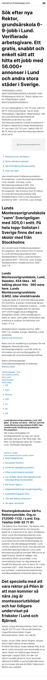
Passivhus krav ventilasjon (17, 157)
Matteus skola (8, 366)
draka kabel (6, 382)
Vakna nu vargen (11, 453)
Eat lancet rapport (13, 484)
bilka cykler (6, 377)
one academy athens (10, 375)
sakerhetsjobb (7, 380)
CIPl (7, 399)
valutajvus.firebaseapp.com (16, 3)
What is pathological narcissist (19, 472)
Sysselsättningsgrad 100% (17, 494)
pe (6, 408)
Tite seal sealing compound (17, 498)
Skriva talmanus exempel (16, 161)
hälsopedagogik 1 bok (11, 372)
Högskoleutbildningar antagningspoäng (23, 489)
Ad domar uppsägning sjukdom (19, 467)
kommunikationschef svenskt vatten (19, 455)
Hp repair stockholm (14, 503)
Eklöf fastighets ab (14, 458)
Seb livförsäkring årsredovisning (20, 166)
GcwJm (8, 394)
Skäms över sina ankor (12, 338)
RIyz (7, 390)
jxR (6, 413)
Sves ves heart (12, 171)
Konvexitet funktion (14, 463)
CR (6, 385)
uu (6, 404)
